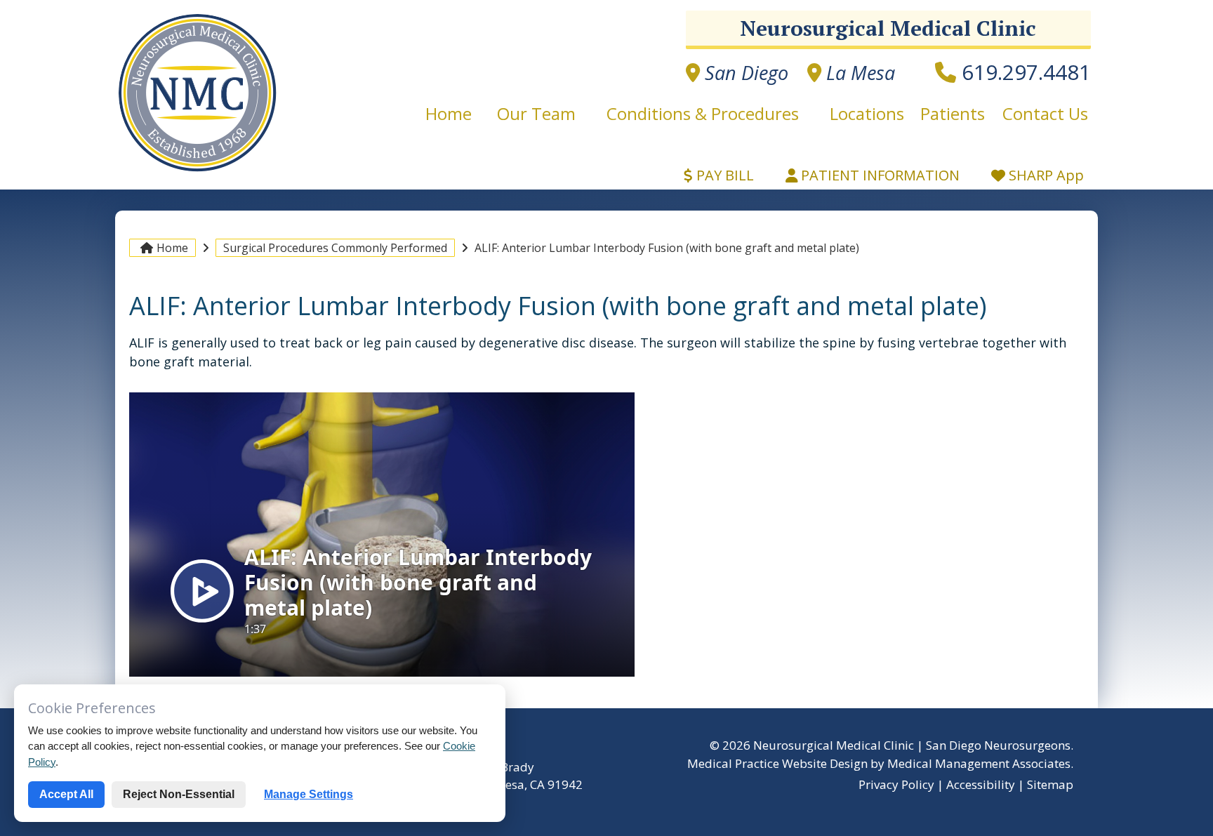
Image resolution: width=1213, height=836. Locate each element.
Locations (867, 113)
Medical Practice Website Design (777, 763)
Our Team (536, 113)
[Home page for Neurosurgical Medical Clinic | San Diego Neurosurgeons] (197, 170)
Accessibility (980, 784)
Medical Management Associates (979, 763)
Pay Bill (723, 175)
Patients (952, 113)
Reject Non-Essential (178, 794)
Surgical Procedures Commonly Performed (335, 248)
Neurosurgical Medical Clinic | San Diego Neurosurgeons (912, 745)
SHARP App (1044, 175)
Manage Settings (308, 794)
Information (880, 175)
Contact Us (1045, 113)
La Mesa (858, 73)
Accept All (66, 794)
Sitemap (1050, 784)
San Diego (744, 73)
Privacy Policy (896, 784)
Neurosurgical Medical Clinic (888, 28)
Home (452, 113)
